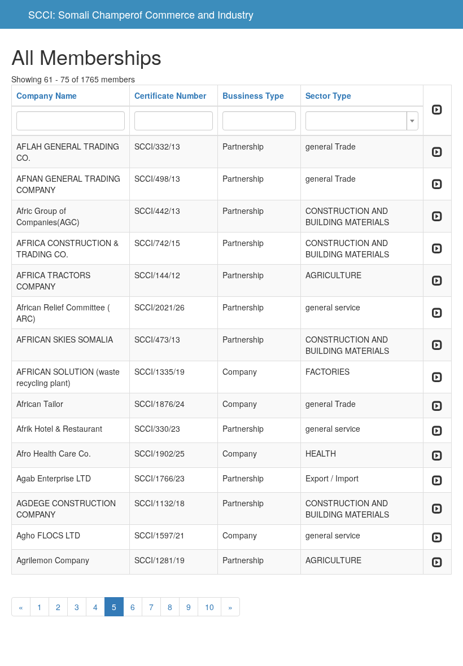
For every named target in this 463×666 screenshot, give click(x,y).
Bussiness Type (253, 95)
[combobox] (361, 120)
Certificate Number (170, 95)
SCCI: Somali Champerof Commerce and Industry (141, 14)
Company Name (46, 95)
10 (209, 606)
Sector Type (328, 95)
